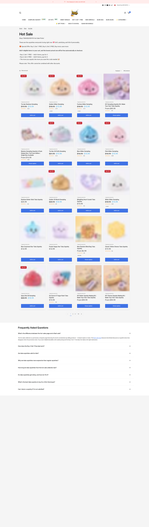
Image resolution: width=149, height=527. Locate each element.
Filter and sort (24, 70)
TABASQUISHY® (25, 102)
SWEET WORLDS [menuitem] (65, 20)
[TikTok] (112, 5)
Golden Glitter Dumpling (56, 104)
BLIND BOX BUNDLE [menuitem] (87, 23)
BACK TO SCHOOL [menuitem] (73, 23)
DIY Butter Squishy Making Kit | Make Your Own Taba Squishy (86, 296)
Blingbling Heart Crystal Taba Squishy (86, 200)
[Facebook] (103, 5)
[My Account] (125, 13)
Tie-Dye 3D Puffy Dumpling (57, 151)
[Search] (20, 13)
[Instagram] (105, 5)
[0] (128, 13)
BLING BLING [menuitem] (110, 20)
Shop (25, 28)
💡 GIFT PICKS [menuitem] (60, 23)
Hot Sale (30, 28)
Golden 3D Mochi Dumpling (57, 199)
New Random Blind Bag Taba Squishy (86, 247)
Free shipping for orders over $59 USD (76, 2)
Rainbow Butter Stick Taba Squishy (32, 199)
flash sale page (97, 338)
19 (78, 314)
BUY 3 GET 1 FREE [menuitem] (77, 20)
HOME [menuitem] (24, 20)
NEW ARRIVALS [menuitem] (89, 20)
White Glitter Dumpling (112, 199)
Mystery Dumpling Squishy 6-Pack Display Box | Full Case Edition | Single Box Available (31, 153)
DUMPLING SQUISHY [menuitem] (34, 20)
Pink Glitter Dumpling (111, 151)
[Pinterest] (110, 5)
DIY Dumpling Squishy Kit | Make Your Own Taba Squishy (115, 105)
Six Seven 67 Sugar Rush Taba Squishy (58, 296)
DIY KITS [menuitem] (50, 20)
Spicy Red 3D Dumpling (28, 296)
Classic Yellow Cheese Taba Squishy (116, 246)
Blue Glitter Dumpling (83, 151)
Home (20, 28)
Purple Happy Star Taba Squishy (59, 246)
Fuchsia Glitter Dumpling (84, 104)
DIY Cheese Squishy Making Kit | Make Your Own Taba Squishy (115, 296)
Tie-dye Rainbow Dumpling (29, 104)
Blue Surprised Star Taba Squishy (31, 246)
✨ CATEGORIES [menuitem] (121, 20)
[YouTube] (107, 5)
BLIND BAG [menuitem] (100, 20)
